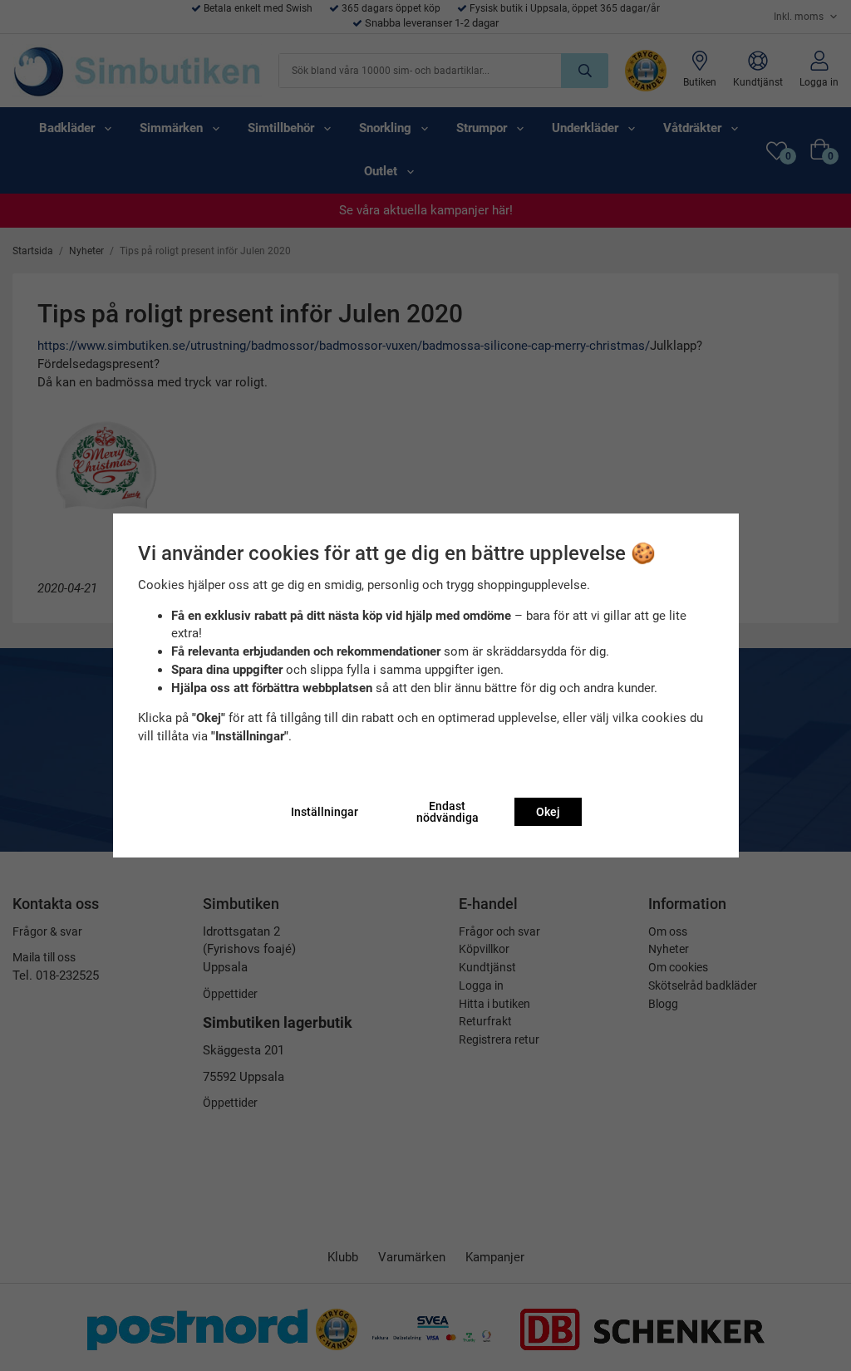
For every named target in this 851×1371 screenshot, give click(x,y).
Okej (548, 811)
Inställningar (324, 811)
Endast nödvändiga (447, 811)
